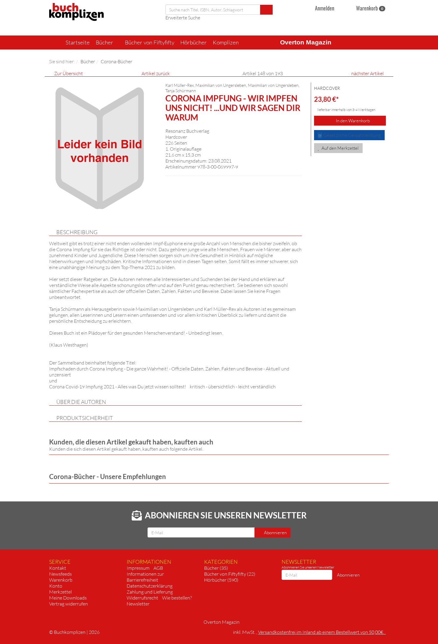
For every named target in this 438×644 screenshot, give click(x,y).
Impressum (138, 568)
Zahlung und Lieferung (150, 592)
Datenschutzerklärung (150, 586)
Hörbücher (193, 42)
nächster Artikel (368, 73)
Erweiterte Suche (182, 18)
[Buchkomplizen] (76, 11)
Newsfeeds (60, 574)
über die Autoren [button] (81, 402)
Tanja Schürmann (180, 90)
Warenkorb (369, 8)
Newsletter (138, 604)
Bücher (105, 42)
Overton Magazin (305, 42)
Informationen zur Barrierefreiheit (145, 577)
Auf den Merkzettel (340, 148)
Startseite (78, 42)
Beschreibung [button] (76, 232)
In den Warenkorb (352, 120)
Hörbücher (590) (221, 580)
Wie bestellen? (177, 598)
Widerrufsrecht (142, 598)
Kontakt (57, 568)
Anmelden (325, 8)
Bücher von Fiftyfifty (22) (229, 574)
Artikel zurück (156, 73)
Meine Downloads (68, 598)
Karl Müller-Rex (179, 85)
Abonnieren (275, 532)
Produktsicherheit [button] (84, 418)
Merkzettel (60, 592)
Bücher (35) (216, 568)
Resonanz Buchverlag (187, 131)
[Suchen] (266, 10)
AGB (158, 568)
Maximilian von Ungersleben (273, 85)
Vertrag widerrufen (68, 604)
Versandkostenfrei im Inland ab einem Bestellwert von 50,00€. (322, 632)
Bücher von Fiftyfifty (149, 42)
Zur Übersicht (68, 73)
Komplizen (226, 42)
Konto (55, 586)
